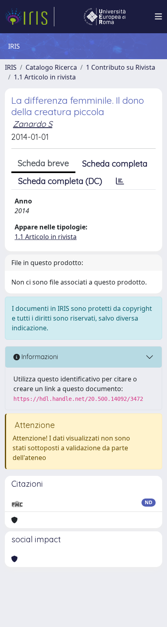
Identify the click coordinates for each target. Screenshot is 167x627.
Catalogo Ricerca (51, 67)
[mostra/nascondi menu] (158, 17)
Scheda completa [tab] (115, 163)
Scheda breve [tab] (43, 163)
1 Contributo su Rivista (120, 67)
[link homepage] (29, 16)
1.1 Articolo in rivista (45, 77)
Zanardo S (32, 124)
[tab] (120, 181)
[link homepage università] (104, 16)
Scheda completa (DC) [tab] (60, 181)
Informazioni (39, 357)
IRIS (11, 67)
